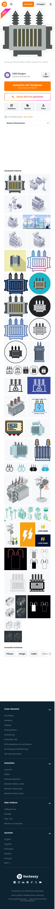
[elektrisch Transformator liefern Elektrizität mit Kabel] (39, 301)
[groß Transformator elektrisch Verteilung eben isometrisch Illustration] (36, 242)
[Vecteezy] (4, 4)
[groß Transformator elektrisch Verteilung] (15, 279)
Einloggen (41, 4)
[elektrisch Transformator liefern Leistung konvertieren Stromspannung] (15, 484)
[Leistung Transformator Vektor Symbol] (14, 183)
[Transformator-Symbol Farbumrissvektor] (37, 560)
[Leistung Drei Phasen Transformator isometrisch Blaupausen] (37, 889)
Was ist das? (28, 117)
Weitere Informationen (16, 123)
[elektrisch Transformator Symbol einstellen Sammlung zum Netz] (27, 502)
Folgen (46, 76)
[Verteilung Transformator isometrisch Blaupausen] (15, 865)
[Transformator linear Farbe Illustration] (12, 628)
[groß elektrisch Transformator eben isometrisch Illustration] (15, 244)
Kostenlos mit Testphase (27, 86)
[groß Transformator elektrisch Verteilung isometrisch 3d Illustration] (15, 299)
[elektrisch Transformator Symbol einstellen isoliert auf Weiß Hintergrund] (27, 841)
